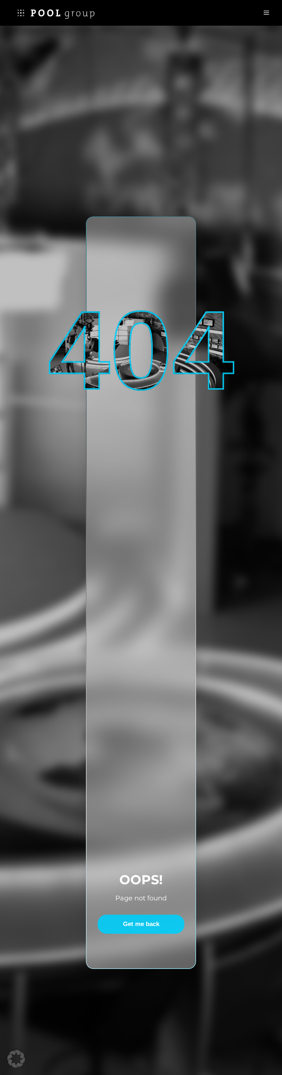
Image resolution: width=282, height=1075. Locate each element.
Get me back (141, 924)
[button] (16, 1059)
